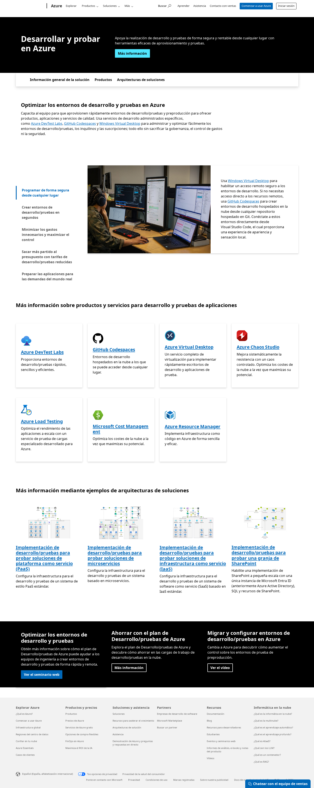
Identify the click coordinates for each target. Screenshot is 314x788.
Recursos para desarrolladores (224, 727)
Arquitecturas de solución (127, 727)
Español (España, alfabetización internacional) (47, 773)
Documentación (215, 713)
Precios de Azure (74, 720)
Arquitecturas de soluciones (141, 79)
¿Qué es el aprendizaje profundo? (272, 734)
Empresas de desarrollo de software (177, 713)
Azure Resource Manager (192, 426)
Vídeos (210, 758)
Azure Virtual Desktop (189, 347)
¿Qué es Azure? (24, 713)
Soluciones (110, 6)
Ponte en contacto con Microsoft (104, 779)
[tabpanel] (193, 209)
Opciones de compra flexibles (81, 734)
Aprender (183, 6)
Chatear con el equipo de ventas (280, 783)
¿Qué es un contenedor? (267, 754)
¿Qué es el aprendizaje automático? (273, 727)
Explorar (71, 6)
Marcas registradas (183, 779)
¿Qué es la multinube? (266, 720)
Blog (209, 720)
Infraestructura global (28, 727)
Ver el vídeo (220, 667)
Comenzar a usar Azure (256, 6)
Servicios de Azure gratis (79, 727)
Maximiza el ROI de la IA (78, 748)
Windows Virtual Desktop (119, 123)
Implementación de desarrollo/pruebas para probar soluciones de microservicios (115, 555)
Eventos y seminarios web (221, 741)
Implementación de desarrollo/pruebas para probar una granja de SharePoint (259, 555)
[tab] (49, 193)
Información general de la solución (60, 79)
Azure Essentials (25, 748)
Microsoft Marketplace (169, 720)
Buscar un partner (167, 727)
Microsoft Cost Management (120, 429)
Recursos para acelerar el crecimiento (133, 720)
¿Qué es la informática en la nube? (273, 713)
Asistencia (199, 6)
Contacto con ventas (223, 6)
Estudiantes (213, 734)
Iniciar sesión (286, 6)
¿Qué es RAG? (261, 761)
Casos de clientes (25, 754)
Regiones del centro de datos (32, 734)
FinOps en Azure (74, 741)
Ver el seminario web (41, 674)
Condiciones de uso (156, 779)
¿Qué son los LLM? (264, 748)
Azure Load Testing (42, 421)
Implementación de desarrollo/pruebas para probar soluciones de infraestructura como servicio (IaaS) (193, 558)
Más (127, 6)
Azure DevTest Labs (46, 123)
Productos (88, 6)
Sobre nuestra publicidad (214, 779)
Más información (132, 53)
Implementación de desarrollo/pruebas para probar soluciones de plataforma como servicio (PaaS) (44, 558)
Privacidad (134, 779)
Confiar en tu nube (26, 741)
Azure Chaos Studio (258, 347)
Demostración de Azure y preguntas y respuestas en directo (133, 742)
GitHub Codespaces (80, 123)
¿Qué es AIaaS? (262, 741)
